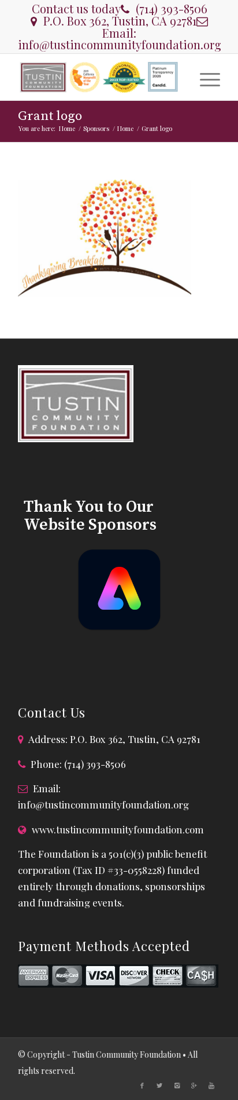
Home (67, 128)
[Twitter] (159, 1085)
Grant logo (50, 116)
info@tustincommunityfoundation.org (119, 44)
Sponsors (96, 128)
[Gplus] (194, 1085)
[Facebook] (142, 1085)
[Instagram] (176, 1085)
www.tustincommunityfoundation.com (118, 829)
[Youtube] (211, 1085)
